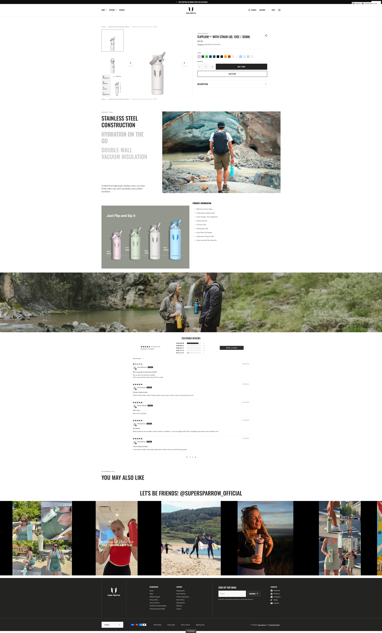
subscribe (252, 594)
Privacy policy (171, 625)
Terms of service (185, 625)
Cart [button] (273, 10)
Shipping (200, 44)
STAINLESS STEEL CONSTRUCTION (119, 121)
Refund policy (157, 625)
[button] (266, 35)
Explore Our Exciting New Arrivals (118, 27)
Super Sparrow (262, 625)
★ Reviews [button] (191, 631)
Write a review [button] (231, 348)
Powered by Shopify (274, 625)
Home (103, 27)
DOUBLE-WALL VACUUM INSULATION (124, 153)
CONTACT (122, 10)
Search (253, 10)
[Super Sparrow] (191, 10)
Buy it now (241, 67)
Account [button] (262, 10)
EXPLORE (112, 10)
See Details (204, 2)
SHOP (103, 10)
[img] (137, 364)
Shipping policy (200, 625)
